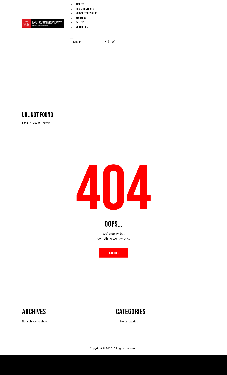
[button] (71, 37)
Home (25, 122)
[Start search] (107, 41)
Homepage (114, 253)
